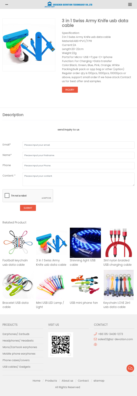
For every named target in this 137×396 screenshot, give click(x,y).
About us (67, 381)
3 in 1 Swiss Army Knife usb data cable (51, 262)
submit (28, 208)
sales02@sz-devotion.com (115, 339)
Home (36, 381)
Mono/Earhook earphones (20, 347)
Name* (7, 155)
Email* (7, 145)
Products (51, 381)
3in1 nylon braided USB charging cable (117, 262)
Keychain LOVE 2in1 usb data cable (116, 305)
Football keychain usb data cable (15, 262)
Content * (9, 176)
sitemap (99, 381)
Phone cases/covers (16, 360)
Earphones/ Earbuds (16, 334)
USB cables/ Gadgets (16, 367)
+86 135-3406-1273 (110, 334)
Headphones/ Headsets (18, 341)
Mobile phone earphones (19, 354)
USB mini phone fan (84, 303)
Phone (7, 165)
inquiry (69, 89)
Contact (83, 381)
